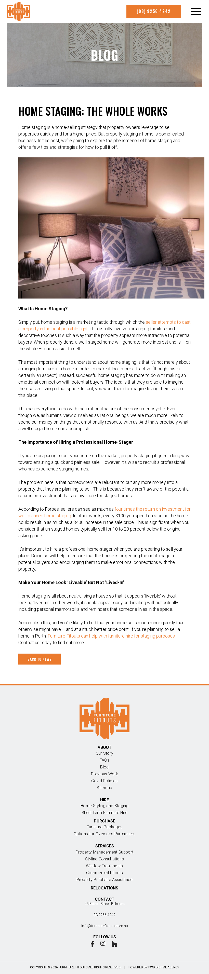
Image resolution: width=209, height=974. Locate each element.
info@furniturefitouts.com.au (104, 926)
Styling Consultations (104, 859)
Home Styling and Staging (104, 805)
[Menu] (194, 11)
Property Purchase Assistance (104, 879)
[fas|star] (92, 944)
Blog (104, 767)
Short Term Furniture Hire (105, 812)
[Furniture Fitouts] (18, 11)
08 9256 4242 (104, 915)
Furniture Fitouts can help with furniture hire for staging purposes (111, 636)
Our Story (104, 753)
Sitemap (104, 787)
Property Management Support (105, 852)
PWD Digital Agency (163, 967)
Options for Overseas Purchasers (104, 833)
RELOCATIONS (104, 888)
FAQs (104, 760)
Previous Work (104, 774)
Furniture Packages (105, 826)
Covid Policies (104, 780)
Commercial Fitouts (104, 872)
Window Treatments (104, 865)
